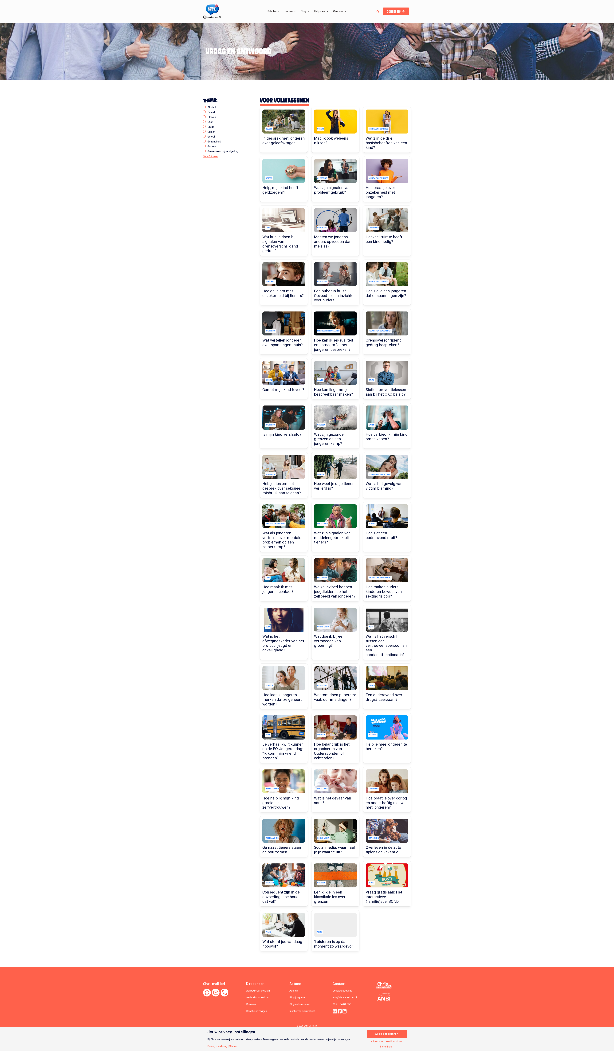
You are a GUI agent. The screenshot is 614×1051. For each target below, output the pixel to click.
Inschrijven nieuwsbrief (302, 1011)
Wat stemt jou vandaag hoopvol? (282, 944)
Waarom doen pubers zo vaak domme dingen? (335, 697)
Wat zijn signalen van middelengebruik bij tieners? (332, 538)
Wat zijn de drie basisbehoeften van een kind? (386, 143)
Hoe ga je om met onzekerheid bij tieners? (283, 293)
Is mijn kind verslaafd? (281, 434)
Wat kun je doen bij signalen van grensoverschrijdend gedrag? (280, 244)
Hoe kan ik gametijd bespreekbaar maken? (333, 392)
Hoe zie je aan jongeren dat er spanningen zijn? (386, 293)
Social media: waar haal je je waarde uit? (334, 849)
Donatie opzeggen (256, 1011)
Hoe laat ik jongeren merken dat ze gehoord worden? (282, 699)
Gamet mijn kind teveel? (283, 389)
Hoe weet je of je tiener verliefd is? (334, 486)
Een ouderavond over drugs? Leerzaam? (384, 697)
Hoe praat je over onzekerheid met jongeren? (380, 192)
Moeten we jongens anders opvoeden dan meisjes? (332, 241)
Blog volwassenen (299, 1004)
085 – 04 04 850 (342, 1004)
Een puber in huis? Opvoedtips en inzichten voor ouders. (335, 296)
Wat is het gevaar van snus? (332, 800)
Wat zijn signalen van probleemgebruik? (332, 190)
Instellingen (386, 1046)
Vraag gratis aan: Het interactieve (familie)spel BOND (384, 897)
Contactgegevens (342, 990)
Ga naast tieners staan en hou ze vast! (281, 849)
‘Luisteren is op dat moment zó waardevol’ (333, 944)
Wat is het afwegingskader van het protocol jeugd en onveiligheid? (283, 643)
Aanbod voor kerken (257, 997)
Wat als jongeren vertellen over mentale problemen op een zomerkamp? (281, 540)
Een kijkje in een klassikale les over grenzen (330, 897)
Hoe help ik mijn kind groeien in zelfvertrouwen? (280, 803)
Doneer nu (394, 11)
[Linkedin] (344, 1011)
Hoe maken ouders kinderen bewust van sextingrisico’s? (384, 591)
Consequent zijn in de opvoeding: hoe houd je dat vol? (282, 897)
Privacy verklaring (217, 1046)
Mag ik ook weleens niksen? (331, 140)
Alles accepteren (386, 1033)
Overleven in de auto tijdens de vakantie (383, 849)
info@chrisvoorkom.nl (345, 997)
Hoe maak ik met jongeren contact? (277, 589)
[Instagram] (335, 1011)
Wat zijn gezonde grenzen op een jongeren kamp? (329, 439)
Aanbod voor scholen (258, 990)
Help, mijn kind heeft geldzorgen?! (280, 190)
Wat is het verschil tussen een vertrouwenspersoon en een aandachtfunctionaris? (386, 645)
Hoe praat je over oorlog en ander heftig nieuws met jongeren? (386, 803)
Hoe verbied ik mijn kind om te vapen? (387, 436)
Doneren (251, 1004)
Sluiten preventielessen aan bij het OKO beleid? (386, 392)
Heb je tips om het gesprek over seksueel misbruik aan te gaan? (281, 488)
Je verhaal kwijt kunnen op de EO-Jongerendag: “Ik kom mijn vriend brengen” (283, 751)
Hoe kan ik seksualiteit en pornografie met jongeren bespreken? (333, 345)
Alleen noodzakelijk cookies (386, 1041)
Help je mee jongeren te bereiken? (386, 746)
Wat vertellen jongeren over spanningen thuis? (282, 342)
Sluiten (233, 1046)
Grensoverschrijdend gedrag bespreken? (384, 342)
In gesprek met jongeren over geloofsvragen (283, 140)
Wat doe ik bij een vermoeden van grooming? (329, 641)
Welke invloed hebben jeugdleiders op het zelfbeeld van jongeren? (334, 591)
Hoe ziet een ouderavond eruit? (381, 535)
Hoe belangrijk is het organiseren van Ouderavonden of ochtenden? (332, 751)
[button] (278, 11)
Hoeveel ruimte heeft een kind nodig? (384, 239)
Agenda (293, 990)
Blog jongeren (297, 997)
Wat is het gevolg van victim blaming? (384, 486)
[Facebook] (339, 1011)
